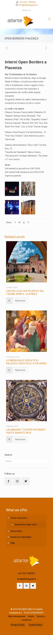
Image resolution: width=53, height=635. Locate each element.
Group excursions (19, 518)
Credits (30, 616)
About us (26, 10)
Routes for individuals (21, 537)
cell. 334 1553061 (26, 573)
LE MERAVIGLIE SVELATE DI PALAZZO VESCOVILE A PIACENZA (26, 362)
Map (13, 543)
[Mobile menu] (49, 19)
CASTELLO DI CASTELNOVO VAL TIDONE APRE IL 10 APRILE (25, 292)
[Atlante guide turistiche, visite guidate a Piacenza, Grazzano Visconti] (26, 21)
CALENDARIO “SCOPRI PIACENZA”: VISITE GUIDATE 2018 (26, 431)
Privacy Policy (17, 625)
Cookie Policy (35, 625)
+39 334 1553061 (27, 2)
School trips (16, 531)
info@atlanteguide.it (28, 5)
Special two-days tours (26, 524)
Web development (17, 616)
